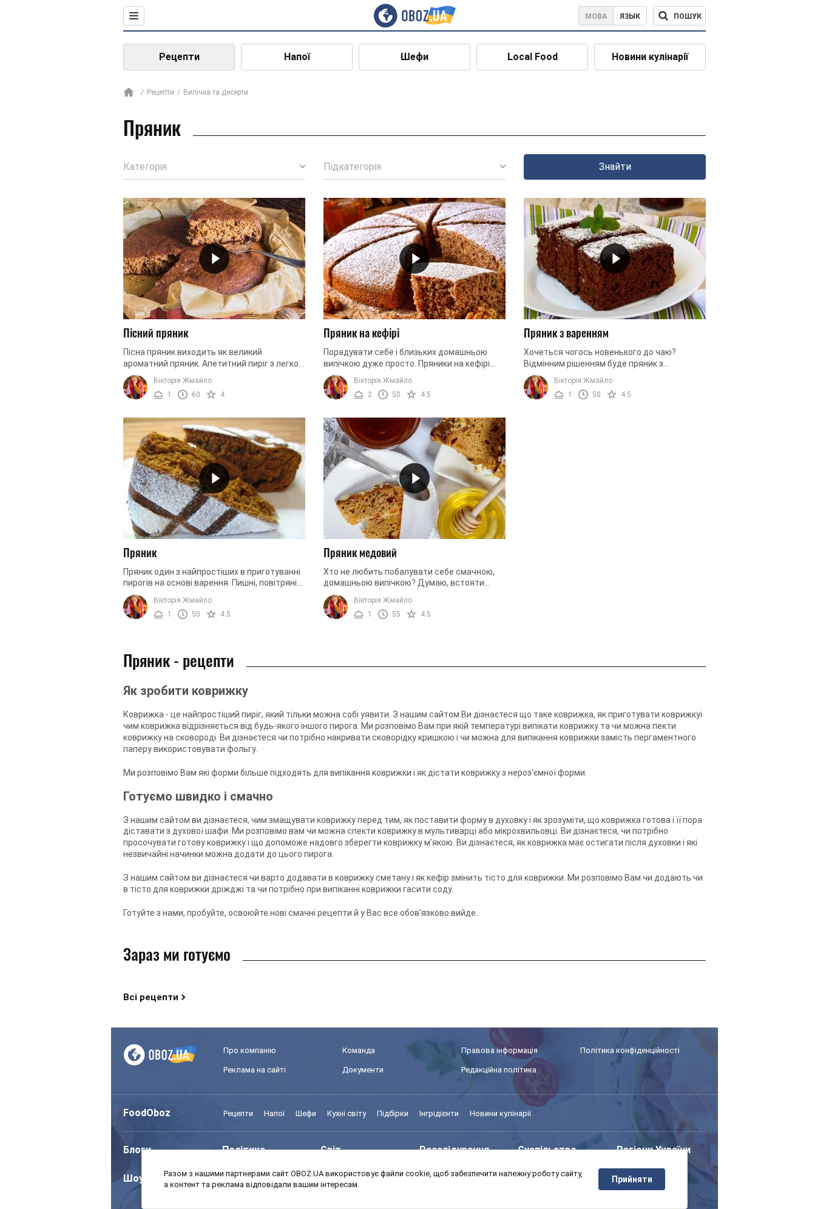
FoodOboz (147, 1113)
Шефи (414, 57)
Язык (630, 16)
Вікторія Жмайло (183, 380)
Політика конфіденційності (630, 1050)
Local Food (532, 57)
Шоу (133, 1178)
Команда (358, 1050)
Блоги (137, 1150)
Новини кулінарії (650, 57)
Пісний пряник (155, 332)
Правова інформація (499, 1050)
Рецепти (179, 57)
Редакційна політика (498, 1069)
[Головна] (129, 93)
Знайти (615, 166)
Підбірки (392, 1113)
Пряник (140, 552)
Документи (363, 1069)
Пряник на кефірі (361, 332)
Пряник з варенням (566, 332)
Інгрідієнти (439, 1113)
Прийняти (632, 1179)
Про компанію (249, 1050)
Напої (297, 57)
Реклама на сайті (254, 1069)
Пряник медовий (360, 552)
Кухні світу (346, 1113)
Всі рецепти (150, 997)
